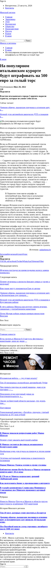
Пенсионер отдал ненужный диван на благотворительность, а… (17, 395)
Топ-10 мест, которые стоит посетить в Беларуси (23, 513)
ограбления (18, 504)
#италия (3, 254)
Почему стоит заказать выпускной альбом (19, 440)
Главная (8, 17)
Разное (8, 33)
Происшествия (11, 29)
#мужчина (11, 254)
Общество (9, 26)
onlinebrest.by (45, 250)
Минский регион (7, 12)
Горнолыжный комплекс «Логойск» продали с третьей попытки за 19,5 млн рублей (24, 413)
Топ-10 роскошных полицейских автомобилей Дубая (23, 383)
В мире (8, 36)
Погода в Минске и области (28, 501)
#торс (24, 254)
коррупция (33, 504)
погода (44, 501)
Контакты (9, 8)
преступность (6, 504)
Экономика (10, 19)
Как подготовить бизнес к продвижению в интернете (25, 483)
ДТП (7, 22)
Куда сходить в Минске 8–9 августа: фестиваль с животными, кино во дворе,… (21, 340)
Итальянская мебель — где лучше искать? (18, 378)
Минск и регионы (8, 43)
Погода (8, 31)
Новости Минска (7, 501)
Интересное (10, 24)
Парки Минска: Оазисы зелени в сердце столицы (23, 465)
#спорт (19, 254)
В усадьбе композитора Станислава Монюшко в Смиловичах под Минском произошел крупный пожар (23, 490)
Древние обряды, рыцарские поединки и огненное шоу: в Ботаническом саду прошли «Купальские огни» (23, 519)
